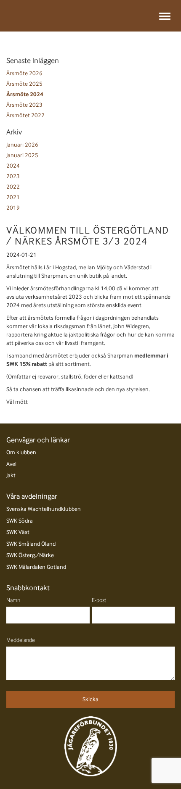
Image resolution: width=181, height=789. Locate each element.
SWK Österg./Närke (30, 555)
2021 (13, 197)
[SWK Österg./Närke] (21, 16)
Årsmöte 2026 (24, 73)
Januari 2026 (22, 145)
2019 (13, 208)
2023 (13, 176)
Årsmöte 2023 (24, 105)
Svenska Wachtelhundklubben (43, 509)
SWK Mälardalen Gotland (36, 567)
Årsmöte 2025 (24, 84)
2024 (13, 166)
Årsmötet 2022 (25, 115)
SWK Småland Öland (31, 544)
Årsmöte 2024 (24, 94)
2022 (13, 187)
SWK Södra (19, 521)
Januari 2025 (22, 155)
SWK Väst (17, 532)
